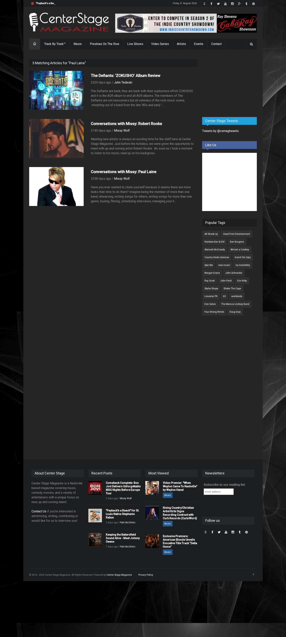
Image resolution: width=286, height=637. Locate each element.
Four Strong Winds (214, 312)
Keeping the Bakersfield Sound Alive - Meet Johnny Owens (123, 538)
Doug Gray (235, 312)
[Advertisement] (231, 83)
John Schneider (233, 273)
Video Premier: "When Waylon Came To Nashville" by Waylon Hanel (180, 486)
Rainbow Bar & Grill (214, 241)
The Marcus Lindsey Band (235, 304)
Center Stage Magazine (119, 575)
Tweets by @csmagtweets (220, 131)
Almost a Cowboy (239, 249)
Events (198, 44)
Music (78, 44)
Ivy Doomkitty (243, 265)
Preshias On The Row (104, 44)
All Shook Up (211, 234)
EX (224, 296)
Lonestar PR (211, 296)
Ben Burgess (237, 241)
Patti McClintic (127, 522)
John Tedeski (123, 82)
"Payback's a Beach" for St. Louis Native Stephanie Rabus (67, 3)
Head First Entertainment (236, 234)
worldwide (236, 296)
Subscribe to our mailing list (224, 484)
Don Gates (210, 304)
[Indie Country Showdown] (186, 23)
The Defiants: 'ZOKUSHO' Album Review (125, 75)
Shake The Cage (232, 288)
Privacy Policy (145, 575)
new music (224, 265)
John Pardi (226, 280)
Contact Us (39, 511)
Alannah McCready (214, 249)
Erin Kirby (242, 280)
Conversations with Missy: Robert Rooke (126, 123)
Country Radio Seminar (216, 257)
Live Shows (135, 44)
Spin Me (208, 265)
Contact (216, 44)
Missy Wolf (122, 130)
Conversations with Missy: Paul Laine (123, 171)
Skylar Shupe (211, 288)
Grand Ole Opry (243, 257)
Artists (181, 44)
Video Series (160, 44)
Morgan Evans (212, 273)
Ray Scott (209, 280)
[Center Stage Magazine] (69, 22)
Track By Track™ (55, 44)
